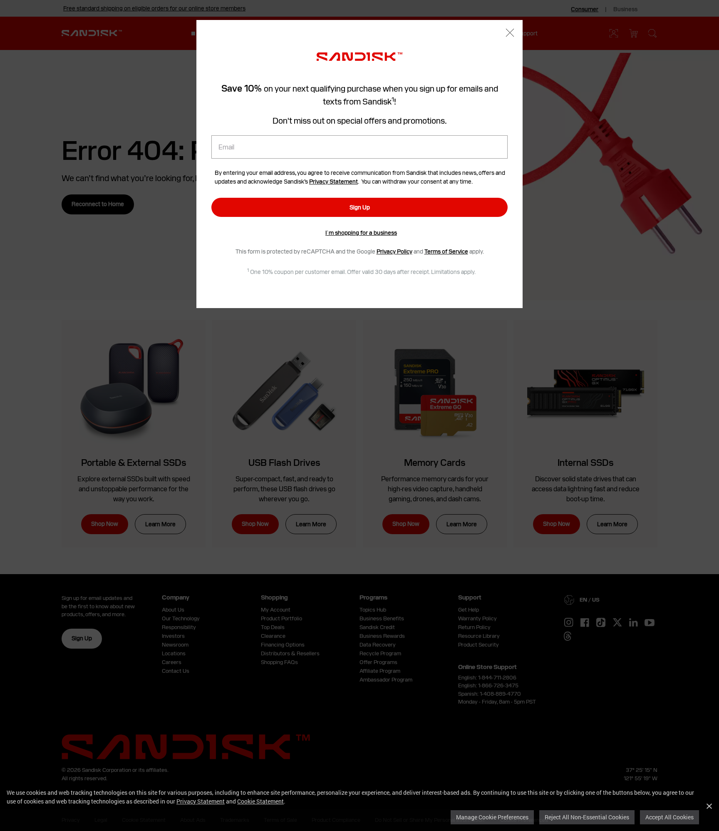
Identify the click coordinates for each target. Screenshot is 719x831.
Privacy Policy (394, 251)
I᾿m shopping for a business (361, 232)
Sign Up (360, 207)
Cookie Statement (260, 801)
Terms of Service (446, 251)
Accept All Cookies (669, 817)
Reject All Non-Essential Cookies (587, 817)
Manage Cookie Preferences (492, 817)
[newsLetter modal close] (510, 33)
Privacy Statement (200, 801)
